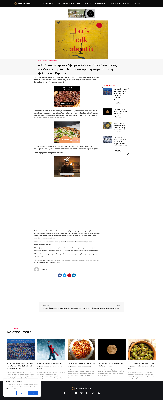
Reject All (22, 393)
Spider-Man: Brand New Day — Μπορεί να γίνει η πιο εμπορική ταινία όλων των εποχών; (50, 366)
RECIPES (137, 3)
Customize (11, 393)
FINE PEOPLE (114, 3)
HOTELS (86, 3)
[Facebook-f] (64, 393)
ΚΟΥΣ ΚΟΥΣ (53, 60)
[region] (22, 388)
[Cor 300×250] (67, 166)
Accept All (33, 393)
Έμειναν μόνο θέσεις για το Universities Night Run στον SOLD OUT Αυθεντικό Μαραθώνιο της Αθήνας (120, 95)
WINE (78, 3)
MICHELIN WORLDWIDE (65, 3)
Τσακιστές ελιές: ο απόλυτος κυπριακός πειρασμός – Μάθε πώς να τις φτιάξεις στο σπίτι (141, 366)
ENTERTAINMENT (99, 3)
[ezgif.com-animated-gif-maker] (67, 96)
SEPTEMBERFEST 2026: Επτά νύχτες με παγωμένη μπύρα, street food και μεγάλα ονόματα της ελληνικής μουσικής (120, 143)
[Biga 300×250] (67, 132)
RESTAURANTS (48, 3)
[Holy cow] (81, 13)
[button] (60, 275)
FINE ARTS (126, 3)
